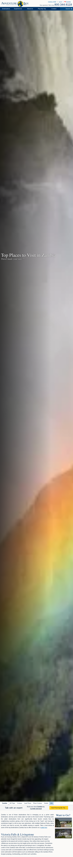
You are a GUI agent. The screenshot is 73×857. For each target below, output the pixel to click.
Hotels (46, 803)
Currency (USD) (52, 1)
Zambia (4, 803)
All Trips (12, 803)
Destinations (6, 8)
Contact (53, 8)
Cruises (19, 803)
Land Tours (27, 803)
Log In (60, 1)
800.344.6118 (63, 4)
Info (51, 803)
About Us (30, 8)
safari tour (44, 827)
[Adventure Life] (15, 3)
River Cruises (37, 803)
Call (36, 809)
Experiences (18, 8)
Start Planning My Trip (58, 808)
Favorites (68, 1)
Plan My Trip (42, 8)
